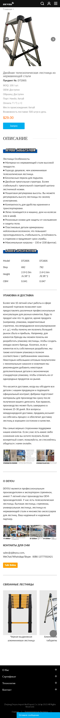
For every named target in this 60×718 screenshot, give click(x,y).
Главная (7, 9)
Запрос (14, 126)
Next (53, 39)
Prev (7, 39)
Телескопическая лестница (36, 712)
